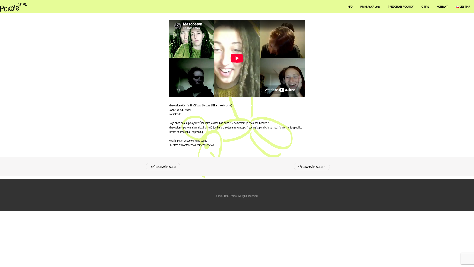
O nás (425, 6)
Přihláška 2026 (370, 6)
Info (350, 6)
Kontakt (442, 6)
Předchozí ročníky (401, 6)
